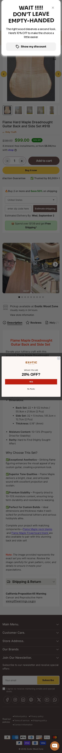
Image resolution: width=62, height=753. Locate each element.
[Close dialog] (58, 358)
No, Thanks (31, 389)
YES (31, 382)
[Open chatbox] (54, 746)
